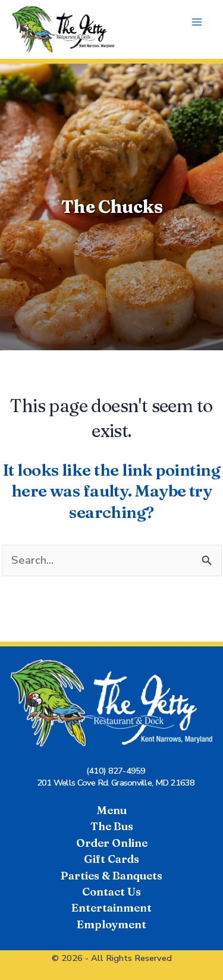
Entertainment (111, 908)
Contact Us (111, 892)
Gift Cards (111, 859)
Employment (111, 924)
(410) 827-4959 (116, 771)
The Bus (111, 826)
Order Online (111, 843)
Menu (112, 810)
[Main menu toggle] (197, 22)
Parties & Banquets (111, 875)
